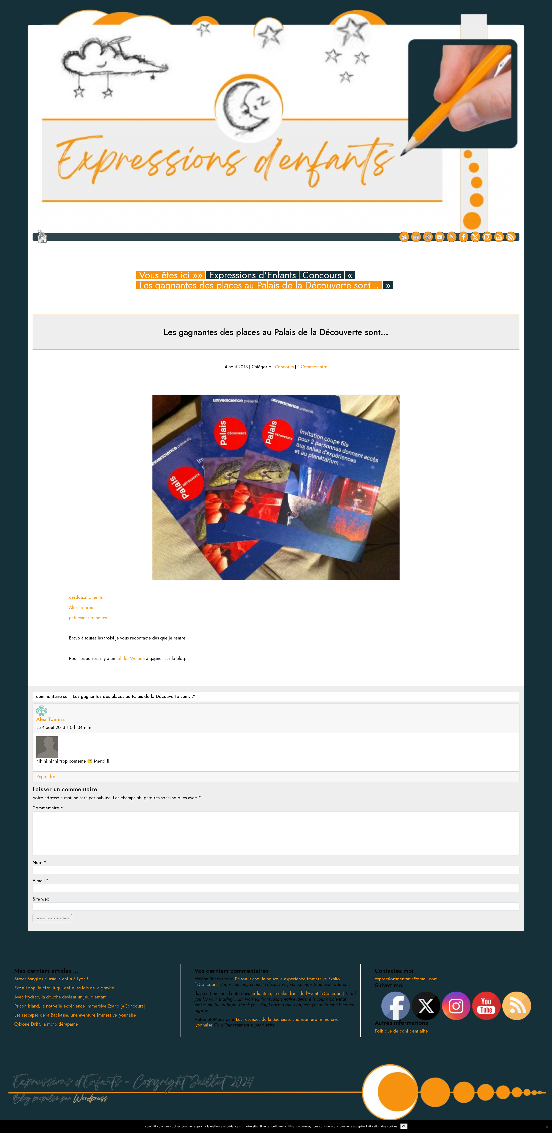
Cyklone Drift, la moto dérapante (46, 1024)
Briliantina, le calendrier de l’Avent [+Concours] (298, 993)
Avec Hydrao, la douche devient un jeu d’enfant (60, 997)
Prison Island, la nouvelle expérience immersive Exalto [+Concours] (79, 1006)
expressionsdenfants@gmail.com (406, 979)
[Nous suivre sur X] (475, 237)
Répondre (45, 776)
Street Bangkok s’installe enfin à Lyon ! (51, 979)
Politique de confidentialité (401, 1031)
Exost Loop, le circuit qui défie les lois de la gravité (64, 988)
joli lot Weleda (130, 658)
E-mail (41, 881)
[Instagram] (487, 237)
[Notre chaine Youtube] (499, 237)
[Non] (546, 1127)
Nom (39, 862)
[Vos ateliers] (416, 237)
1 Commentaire (312, 367)
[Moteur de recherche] (451, 237)
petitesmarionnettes (88, 617)
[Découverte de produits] (428, 237)
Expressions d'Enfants (252, 275)
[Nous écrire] (440, 237)
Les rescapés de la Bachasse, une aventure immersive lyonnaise (75, 1015)
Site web (41, 899)
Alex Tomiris (81, 607)
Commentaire (48, 808)
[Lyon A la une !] (404, 237)
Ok (404, 1126)
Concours (321, 275)
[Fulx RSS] (511, 237)
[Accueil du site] (42, 237)
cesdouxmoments (86, 597)
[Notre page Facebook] (463, 237)
